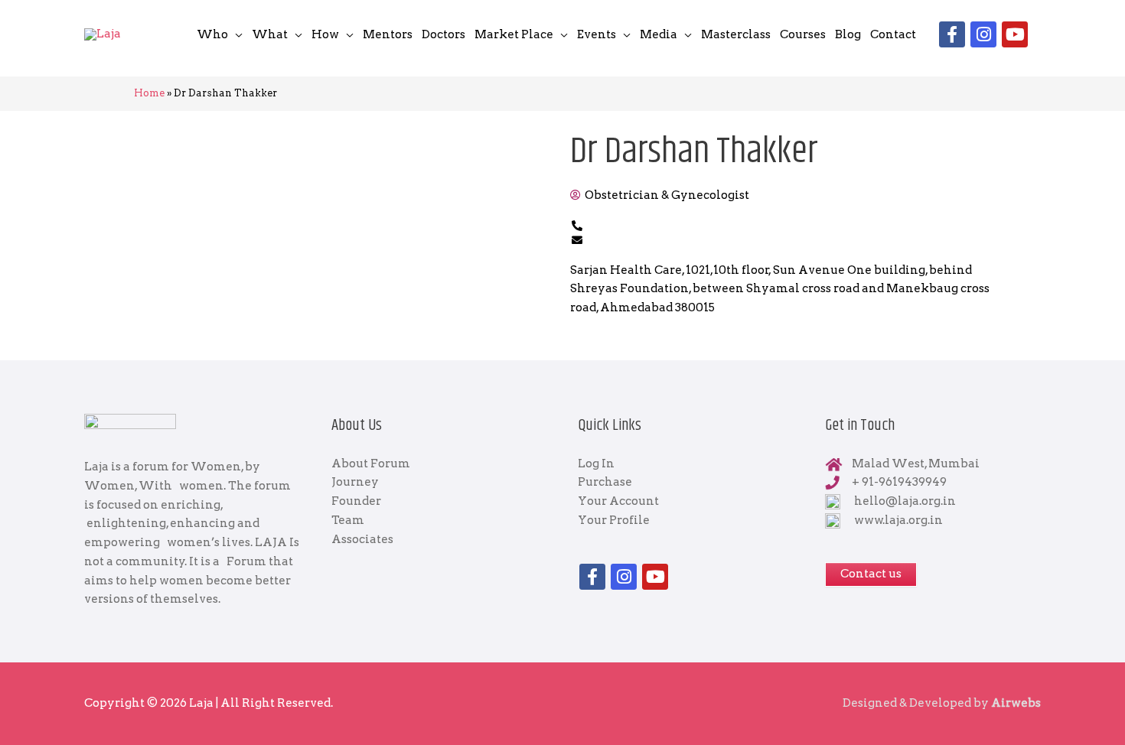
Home (149, 93)
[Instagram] (983, 34)
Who (212, 34)
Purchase (605, 482)
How (325, 34)
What (270, 34)
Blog (848, 34)
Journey (355, 482)
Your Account (618, 501)
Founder (356, 501)
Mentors (387, 34)
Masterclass (736, 34)
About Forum (370, 463)
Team (347, 520)
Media (658, 34)
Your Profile (614, 520)
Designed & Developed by (942, 703)
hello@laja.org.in (905, 501)
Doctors (443, 34)
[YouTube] (1015, 34)
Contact (893, 34)
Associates (362, 539)
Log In (596, 463)
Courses (803, 34)
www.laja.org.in (898, 520)
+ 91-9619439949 (899, 482)
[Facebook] (952, 34)
